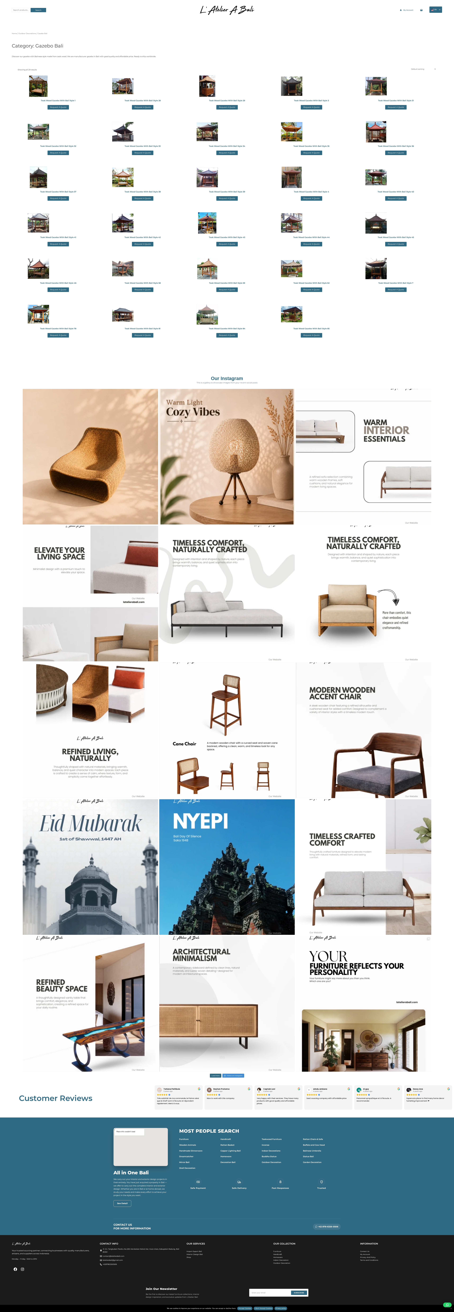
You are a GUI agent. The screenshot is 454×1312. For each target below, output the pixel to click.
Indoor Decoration (280, 1260)
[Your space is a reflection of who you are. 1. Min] (363, 1004)
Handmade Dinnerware (190, 1151)
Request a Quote (58, 107)
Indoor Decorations (271, 1151)
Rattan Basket (227, 1145)
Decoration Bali (228, 1162)
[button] (447, 1305)
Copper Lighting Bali (230, 1151)
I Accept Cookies (244, 1308)
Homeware (225, 1156)
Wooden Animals (187, 1145)
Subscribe (299, 1293)
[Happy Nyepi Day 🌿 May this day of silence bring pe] (227, 867)
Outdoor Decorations (27, 33)
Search (38, 10)
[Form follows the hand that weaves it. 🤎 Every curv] (90, 456)
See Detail (122, 1203)
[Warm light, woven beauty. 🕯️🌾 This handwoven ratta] (227, 456)
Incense (265, 1145)
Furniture (184, 1139)
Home (14, 33)
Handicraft (225, 1139)
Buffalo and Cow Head (314, 1145)
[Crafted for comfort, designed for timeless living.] (363, 867)
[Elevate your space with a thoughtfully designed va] (90, 1004)
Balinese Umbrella (312, 1151)
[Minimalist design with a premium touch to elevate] (90, 593)
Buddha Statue (269, 1156)
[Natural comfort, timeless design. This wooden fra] (363, 456)
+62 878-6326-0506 (328, 1226)
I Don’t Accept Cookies (263, 1308)
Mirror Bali (184, 1162)
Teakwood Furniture (272, 1139)
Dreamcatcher (186, 1156)
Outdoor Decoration (271, 1162)
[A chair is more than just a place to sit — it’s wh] (363, 593)
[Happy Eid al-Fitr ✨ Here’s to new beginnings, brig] (90, 867)
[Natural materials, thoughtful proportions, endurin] (227, 1004)
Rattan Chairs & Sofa (313, 1139)
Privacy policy (281, 1308)
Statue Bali (308, 1156)
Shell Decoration (187, 1168)
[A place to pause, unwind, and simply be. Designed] (227, 593)
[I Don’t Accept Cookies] (451, 1308)
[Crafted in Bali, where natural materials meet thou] (90, 730)
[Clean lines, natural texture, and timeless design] (227, 730)
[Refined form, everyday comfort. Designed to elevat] (363, 730)
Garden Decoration (312, 1162)
